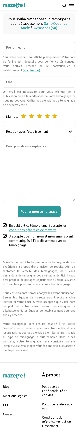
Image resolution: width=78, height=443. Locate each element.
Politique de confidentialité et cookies (54, 391)
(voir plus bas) (31, 70)
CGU (6, 405)
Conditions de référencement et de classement (56, 422)
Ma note (12, 116)
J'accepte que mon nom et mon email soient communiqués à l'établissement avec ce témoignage (41, 240)
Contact (9, 414)
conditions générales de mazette (32, 230)
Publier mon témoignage (39, 211)
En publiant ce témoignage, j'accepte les (38, 228)
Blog (6, 386)
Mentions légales (15, 396)
